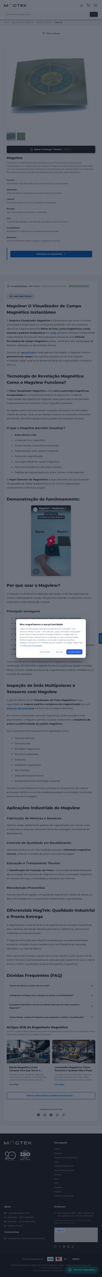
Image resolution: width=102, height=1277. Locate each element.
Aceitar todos (74, 652)
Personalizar (45, 652)
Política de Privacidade (32, 645)
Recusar (59, 652)
